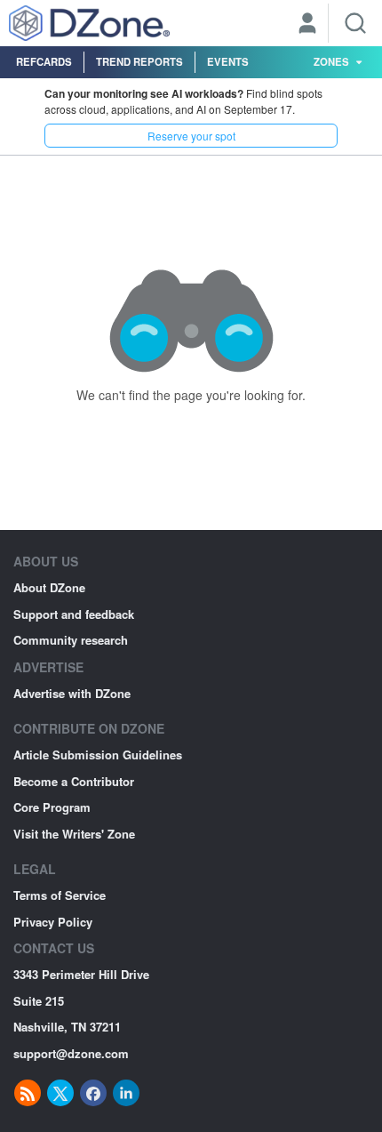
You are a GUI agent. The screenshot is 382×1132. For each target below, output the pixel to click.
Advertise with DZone (72, 693)
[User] (307, 25)
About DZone (49, 587)
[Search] (355, 23)
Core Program (52, 807)
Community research (70, 639)
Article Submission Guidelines (97, 754)
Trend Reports (139, 61)
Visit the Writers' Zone (74, 833)
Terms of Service (59, 895)
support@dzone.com (71, 1053)
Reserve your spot (191, 135)
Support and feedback (73, 614)
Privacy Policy (52, 921)
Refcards (44, 61)
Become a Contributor (73, 781)
